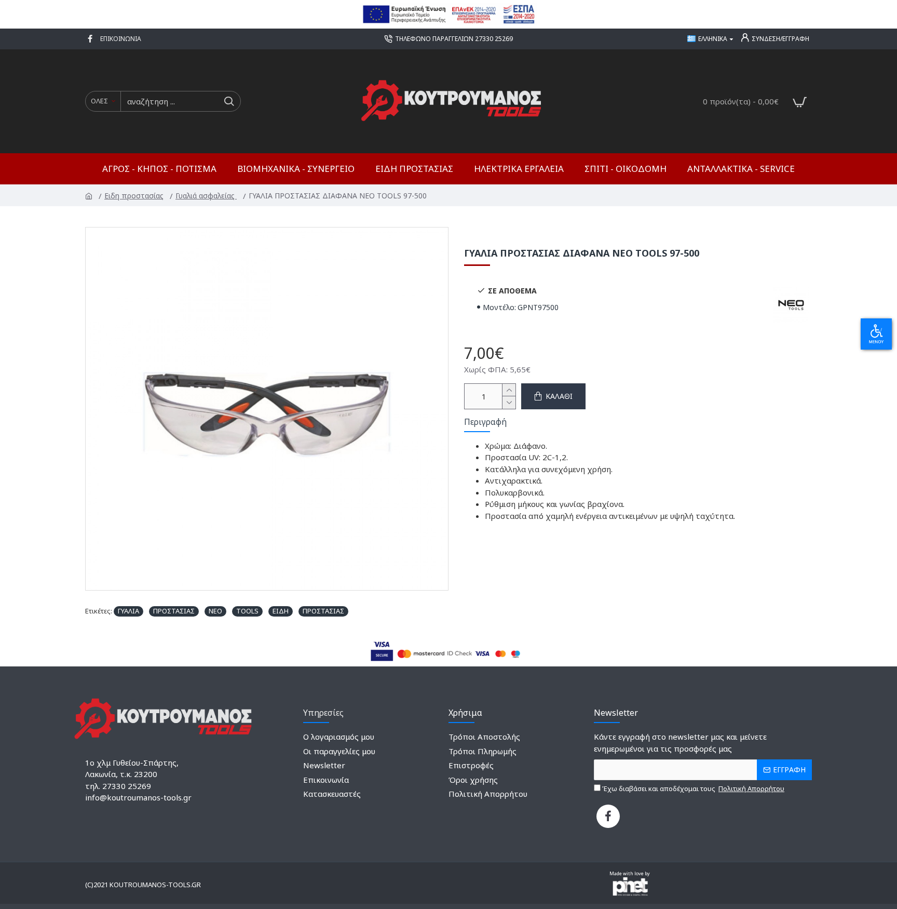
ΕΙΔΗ (281, 611)
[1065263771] (91, 39)
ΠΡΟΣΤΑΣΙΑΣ (174, 611)
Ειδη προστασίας (134, 195)
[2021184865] (608, 816)
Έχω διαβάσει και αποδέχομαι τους (692, 788)
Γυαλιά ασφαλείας (206, 195)
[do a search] (228, 101)
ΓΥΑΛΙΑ (128, 611)
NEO (215, 611)
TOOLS (247, 611)
